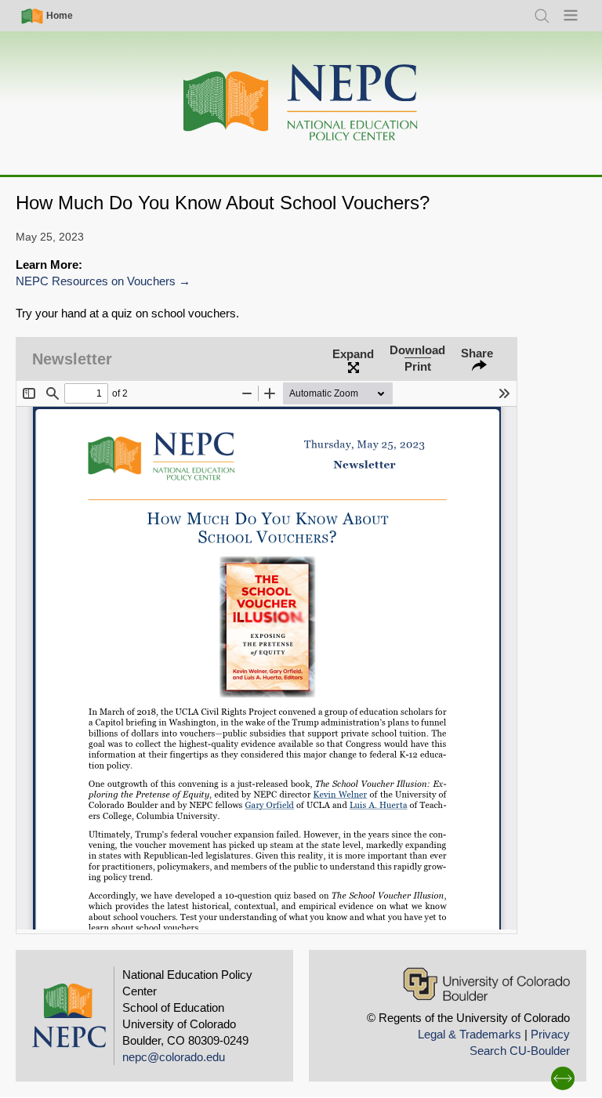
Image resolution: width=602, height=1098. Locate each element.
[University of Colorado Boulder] (486, 984)
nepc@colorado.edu (173, 1057)
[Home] (301, 103)
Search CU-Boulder (520, 1050)
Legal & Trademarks (469, 1034)
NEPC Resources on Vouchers (96, 281)
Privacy (550, 1034)
